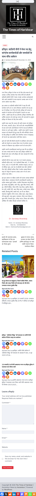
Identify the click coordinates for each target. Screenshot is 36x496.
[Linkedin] (15, 84)
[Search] (32, 36)
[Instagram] (3, 88)
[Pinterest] (18, 84)
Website (5, 447)
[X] (7, 84)
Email (4, 438)
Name (4, 428)
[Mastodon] (22, 84)
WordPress (8, 490)
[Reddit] (11, 84)
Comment (6, 403)
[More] (7, 88)
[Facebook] (3, 84)
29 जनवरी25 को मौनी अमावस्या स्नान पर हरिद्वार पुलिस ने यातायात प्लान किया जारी (18, 366)
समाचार (5, 45)
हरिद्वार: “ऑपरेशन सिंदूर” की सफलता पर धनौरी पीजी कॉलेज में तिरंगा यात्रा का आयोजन (16, 336)
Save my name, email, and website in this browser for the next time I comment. (18, 458)
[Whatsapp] (30, 84)
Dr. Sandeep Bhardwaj (10, 60)
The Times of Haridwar (18, 29)
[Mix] (26, 84)
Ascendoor (21, 487)
